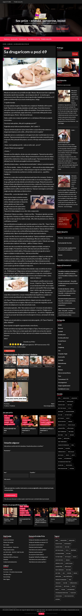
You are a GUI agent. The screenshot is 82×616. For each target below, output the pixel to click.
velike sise (60, 465)
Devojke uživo (7, 574)
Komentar (7, 450)
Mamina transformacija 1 (36, 547)
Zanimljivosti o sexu (34, 39)
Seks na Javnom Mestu (64, 373)
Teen (12, 422)
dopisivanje (70, 401)
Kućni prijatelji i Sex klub (65, 243)
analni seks (66, 398)
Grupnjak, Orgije (8, 420)
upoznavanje (67, 458)
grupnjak (60, 411)
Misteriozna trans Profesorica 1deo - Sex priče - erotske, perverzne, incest (66, 310)
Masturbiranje (50, 422)
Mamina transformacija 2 (36, 552)
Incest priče (14, 39)
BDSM (60, 325)
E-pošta (32, 472)
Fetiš (6, 415)
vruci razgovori (62, 468)
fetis (69, 408)
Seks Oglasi (6, 579)
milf (66, 435)
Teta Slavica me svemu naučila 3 (37, 559)
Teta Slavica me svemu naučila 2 (37, 562)
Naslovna (7, 39)
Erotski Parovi (62, 341)
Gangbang (7, 417)
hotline (60, 414)
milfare (72, 435)
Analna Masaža (66, 295)
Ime (5, 472)
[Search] (78, 39)
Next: (49, 405)
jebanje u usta (62, 425)
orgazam (60, 448)
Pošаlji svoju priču (18, 1)
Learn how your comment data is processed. (37, 499)
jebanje (70, 421)
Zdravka (73, 176)
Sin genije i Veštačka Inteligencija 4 (38, 557)
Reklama (60, 369)
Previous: (9, 405)
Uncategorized (62, 382)
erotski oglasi (62, 408)
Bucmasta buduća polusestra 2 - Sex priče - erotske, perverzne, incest (67, 301)
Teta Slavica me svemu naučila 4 (37, 549)
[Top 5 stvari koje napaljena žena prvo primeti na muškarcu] (41, 512)
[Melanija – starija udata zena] (10, 512)
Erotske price (62, 334)
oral (72, 445)
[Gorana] (56, 512)
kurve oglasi (71, 425)
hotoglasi (61, 418)
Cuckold (10, 415)
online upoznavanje (63, 445)
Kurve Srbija (6, 577)
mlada (60, 438)
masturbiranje (62, 431)
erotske (69, 404)
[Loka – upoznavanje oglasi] (64, 135)
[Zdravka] (64, 181)
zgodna (72, 468)
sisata (67, 455)
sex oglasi (61, 455)
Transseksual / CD (63, 379)
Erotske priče (23, 39)
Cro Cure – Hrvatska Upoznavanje (12, 572)
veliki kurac (69, 465)
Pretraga (60, 48)
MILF (59, 366)
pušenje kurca (62, 451)
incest (68, 418)
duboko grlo (61, 404)
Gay (59, 350)
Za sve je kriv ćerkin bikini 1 (36, 554)
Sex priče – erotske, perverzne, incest (41, 21)
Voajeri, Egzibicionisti (9, 424)
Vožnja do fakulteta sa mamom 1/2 (38, 542)
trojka (60, 458)
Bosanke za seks (7, 569)
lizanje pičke (61, 428)
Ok (41, 613)
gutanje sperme (70, 411)
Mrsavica (74, 90)
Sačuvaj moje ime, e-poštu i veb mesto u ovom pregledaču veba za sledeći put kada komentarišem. (28, 489)
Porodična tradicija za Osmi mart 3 (67, 260)
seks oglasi (71, 451)
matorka (71, 431)
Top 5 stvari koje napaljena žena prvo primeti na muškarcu (67, 249)
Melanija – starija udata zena (66, 238)
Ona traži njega (62, 441)
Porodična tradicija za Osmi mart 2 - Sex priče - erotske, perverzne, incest (68, 273)
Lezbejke (7, 48)
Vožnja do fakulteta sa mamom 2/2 (38, 540)
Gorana (60, 255)
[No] (80, 612)
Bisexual (60, 328)
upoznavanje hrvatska (64, 461)
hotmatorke (68, 414)
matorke (60, 435)
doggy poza (61, 401)
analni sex (74, 398)
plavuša (67, 448)
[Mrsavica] (64, 95)
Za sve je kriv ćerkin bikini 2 (36, 545)
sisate (73, 455)
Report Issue (9, 351)
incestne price (62, 421)
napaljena (66, 438)
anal (59, 398)
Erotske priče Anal (63, 338)
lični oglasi (70, 428)
